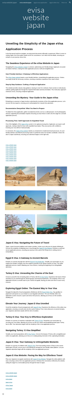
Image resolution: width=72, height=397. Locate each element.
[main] (36, 17)
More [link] (63, 2)
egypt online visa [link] (54, 2)
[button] (70, 2)
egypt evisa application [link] (40, 2)
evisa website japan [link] (25, 2)
